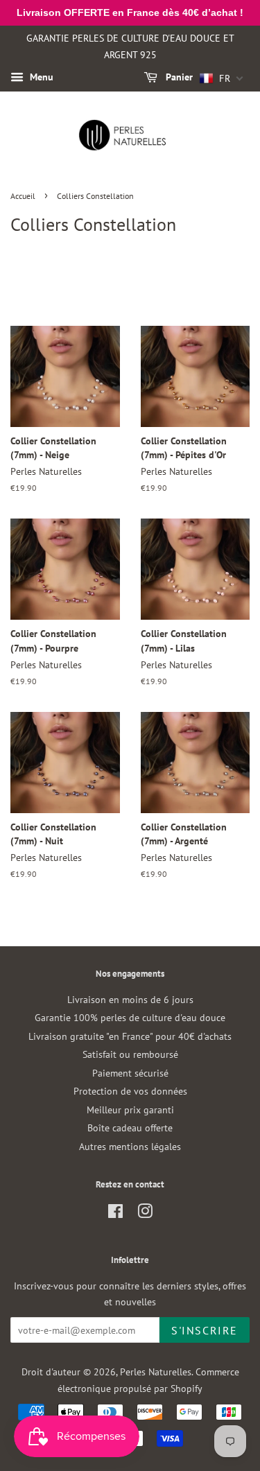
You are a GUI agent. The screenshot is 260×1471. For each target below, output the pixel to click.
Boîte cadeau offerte (130, 1128)
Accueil (22, 196)
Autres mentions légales (130, 1146)
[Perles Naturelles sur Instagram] (145, 1214)
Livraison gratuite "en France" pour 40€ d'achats (130, 1036)
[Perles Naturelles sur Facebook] (115, 1214)
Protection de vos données (130, 1091)
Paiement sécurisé (130, 1073)
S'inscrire (204, 1330)
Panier (178, 77)
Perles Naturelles (155, 1372)
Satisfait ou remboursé (130, 1054)
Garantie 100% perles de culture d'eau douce (130, 1017)
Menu (40, 77)
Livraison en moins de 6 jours (130, 999)
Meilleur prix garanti (130, 1110)
